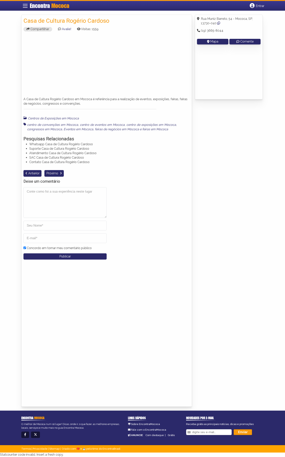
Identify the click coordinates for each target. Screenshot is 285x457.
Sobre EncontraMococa (145, 424)
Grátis (171, 435)
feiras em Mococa (155, 129)
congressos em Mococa (44, 129)
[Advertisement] (106, 66)
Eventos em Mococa (78, 129)
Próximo (52, 173)
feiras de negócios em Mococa (117, 129)
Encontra (49, 5)
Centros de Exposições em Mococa (53, 118)
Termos (26, 448)
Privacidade (40, 448)
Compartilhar (39, 29)
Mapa (214, 41)
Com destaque (154, 435)
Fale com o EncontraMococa (148, 429)
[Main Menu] (25, 6)
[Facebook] (25, 435)
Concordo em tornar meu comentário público (59, 248)
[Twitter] (35, 435)
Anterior (34, 173)
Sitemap (54, 448)
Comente (247, 41)
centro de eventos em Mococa (102, 125)
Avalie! (66, 29)
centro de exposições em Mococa (151, 125)
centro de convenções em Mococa (52, 125)
